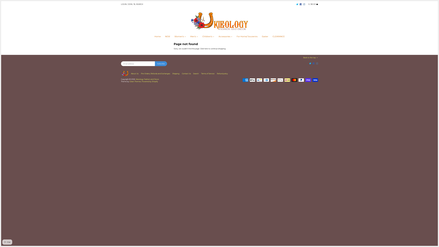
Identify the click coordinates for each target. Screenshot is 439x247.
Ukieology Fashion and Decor (147, 79)
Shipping (175, 74)
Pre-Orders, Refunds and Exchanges (155, 74)
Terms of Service (207, 74)
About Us (134, 74)
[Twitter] (297, 4)
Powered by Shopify (150, 82)
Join (130, 4)
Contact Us (186, 74)
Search (196, 74)
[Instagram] (304, 4)
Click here (204, 49)
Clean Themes (135, 82)
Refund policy (222, 74)
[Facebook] (301, 4)
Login (124, 4)
